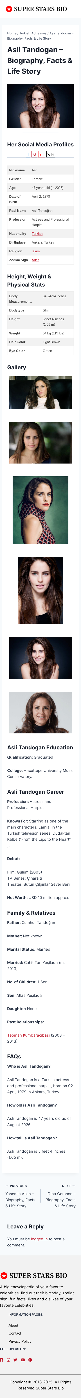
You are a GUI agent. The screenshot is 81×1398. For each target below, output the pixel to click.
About (13, 1325)
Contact (15, 1333)
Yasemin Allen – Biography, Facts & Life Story (20, 1196)
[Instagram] (9, 1360)
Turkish (37, 233)
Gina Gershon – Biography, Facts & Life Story (61, 1196)
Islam (36, 251)
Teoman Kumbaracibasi (28, 1035)
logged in (39, 1239)
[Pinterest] (31, 1360)
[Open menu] (71, 8)
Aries (35, 260)
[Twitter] (17, 1360)
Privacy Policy (20, 1341)
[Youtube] (24, 1360)
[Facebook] (3, 1360)
